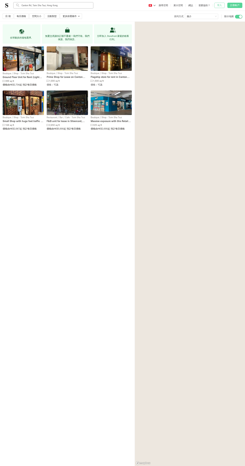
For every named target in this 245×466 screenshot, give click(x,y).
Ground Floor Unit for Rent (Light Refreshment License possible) (21, 77)
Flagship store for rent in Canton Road (109, 77)
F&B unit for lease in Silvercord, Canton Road (64, 121)
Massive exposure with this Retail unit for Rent (109, 121)
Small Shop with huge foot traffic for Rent (23, 121)
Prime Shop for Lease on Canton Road (65, 77)
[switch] (238, 16)
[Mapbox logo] (143, 463)
